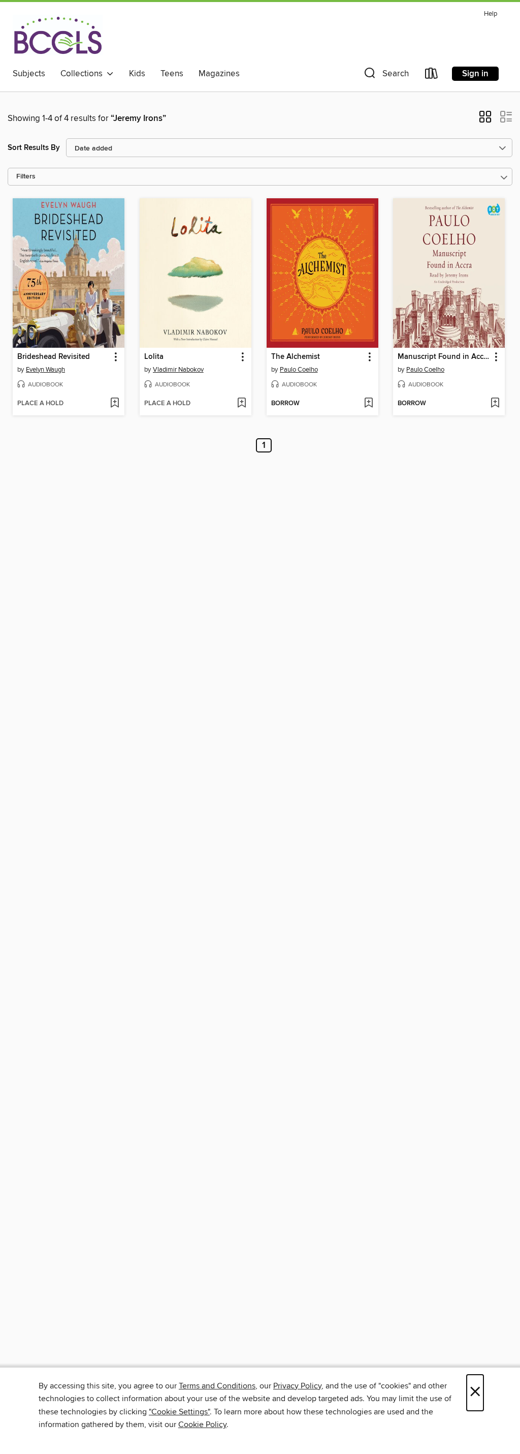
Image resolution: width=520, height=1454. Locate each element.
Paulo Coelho (299, 370)
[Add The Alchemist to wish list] (368, 403)
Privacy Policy (297, 1386)
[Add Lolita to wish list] (241, 403)
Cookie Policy (202, 1424)
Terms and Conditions (217, 1386)
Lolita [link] (154, 356)
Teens (171, 73)
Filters (26, 176)
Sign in (475, 73)
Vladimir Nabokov (178, 370)
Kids (137, 73)
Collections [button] (83, 73)
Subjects (29, 73)
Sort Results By (34, 148)
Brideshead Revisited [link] (53, 356)
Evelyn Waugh (45, 370)
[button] (385, 75)
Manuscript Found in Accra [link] (444, 356)
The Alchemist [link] (295, 356)
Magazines (219, 73)
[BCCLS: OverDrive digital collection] (57, 35)
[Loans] (431, 75)
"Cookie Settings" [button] (179, 1412)
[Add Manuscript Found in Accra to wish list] (495, 403)
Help (490, 14)
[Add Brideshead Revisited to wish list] (114, 403)
